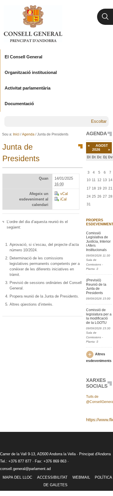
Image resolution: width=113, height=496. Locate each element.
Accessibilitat (52, 477)
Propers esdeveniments (99, 222)
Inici (16, 134)
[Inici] (33, 23)
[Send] (77, 325)
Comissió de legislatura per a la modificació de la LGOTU (99, 316)
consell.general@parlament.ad (25, 469)
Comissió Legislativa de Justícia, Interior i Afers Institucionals (98, 241)
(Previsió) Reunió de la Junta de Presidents (96, 286)
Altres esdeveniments (99, 357)
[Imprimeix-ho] (59, 325)
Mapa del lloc (17, 477)
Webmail (81, 477)
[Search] (105, 17)
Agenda (28, 134)
